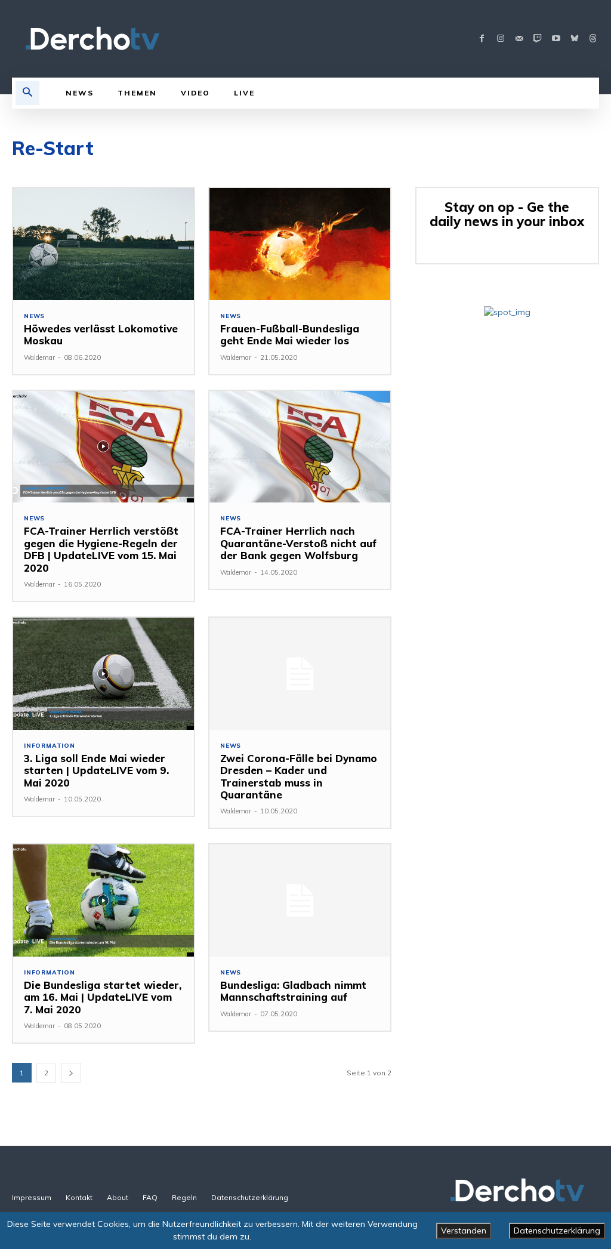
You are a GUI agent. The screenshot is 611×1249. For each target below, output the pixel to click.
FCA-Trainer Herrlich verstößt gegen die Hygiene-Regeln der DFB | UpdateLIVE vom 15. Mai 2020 (101, 549)
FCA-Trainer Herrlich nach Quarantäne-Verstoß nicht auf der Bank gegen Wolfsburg (298, 543)
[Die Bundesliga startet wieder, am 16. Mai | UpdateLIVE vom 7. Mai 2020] (103, 900)
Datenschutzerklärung (557, 1230)
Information (49, 746)
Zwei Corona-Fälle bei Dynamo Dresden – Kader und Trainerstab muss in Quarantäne (298, 776)
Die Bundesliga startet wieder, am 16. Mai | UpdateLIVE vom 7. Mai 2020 (102, 997)
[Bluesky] (574, 39)
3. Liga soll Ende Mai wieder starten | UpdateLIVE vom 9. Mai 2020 (96, 770)
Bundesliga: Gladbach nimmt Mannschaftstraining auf (293, 991)
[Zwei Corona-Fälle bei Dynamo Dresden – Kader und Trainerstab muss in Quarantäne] (299, 674)
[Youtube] (556, 39)
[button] (27, 93)
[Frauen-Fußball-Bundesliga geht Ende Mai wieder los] (299, 244)
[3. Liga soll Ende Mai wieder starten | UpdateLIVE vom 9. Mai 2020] (103, 674)
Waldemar (39, 357)
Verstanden (463, 1230)
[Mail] (519, 39)
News (34, 316)
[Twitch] (537, 39)
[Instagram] (500, 39)
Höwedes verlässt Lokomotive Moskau (101, 334)
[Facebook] (482, 39)
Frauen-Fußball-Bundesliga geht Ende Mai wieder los (289, 334)
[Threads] (593, 39)
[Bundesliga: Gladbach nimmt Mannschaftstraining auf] (299, 900)
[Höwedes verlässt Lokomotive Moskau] (103, 244)
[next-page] (71, 1073)
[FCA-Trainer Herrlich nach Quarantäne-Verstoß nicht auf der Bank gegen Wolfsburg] (299, 447)
